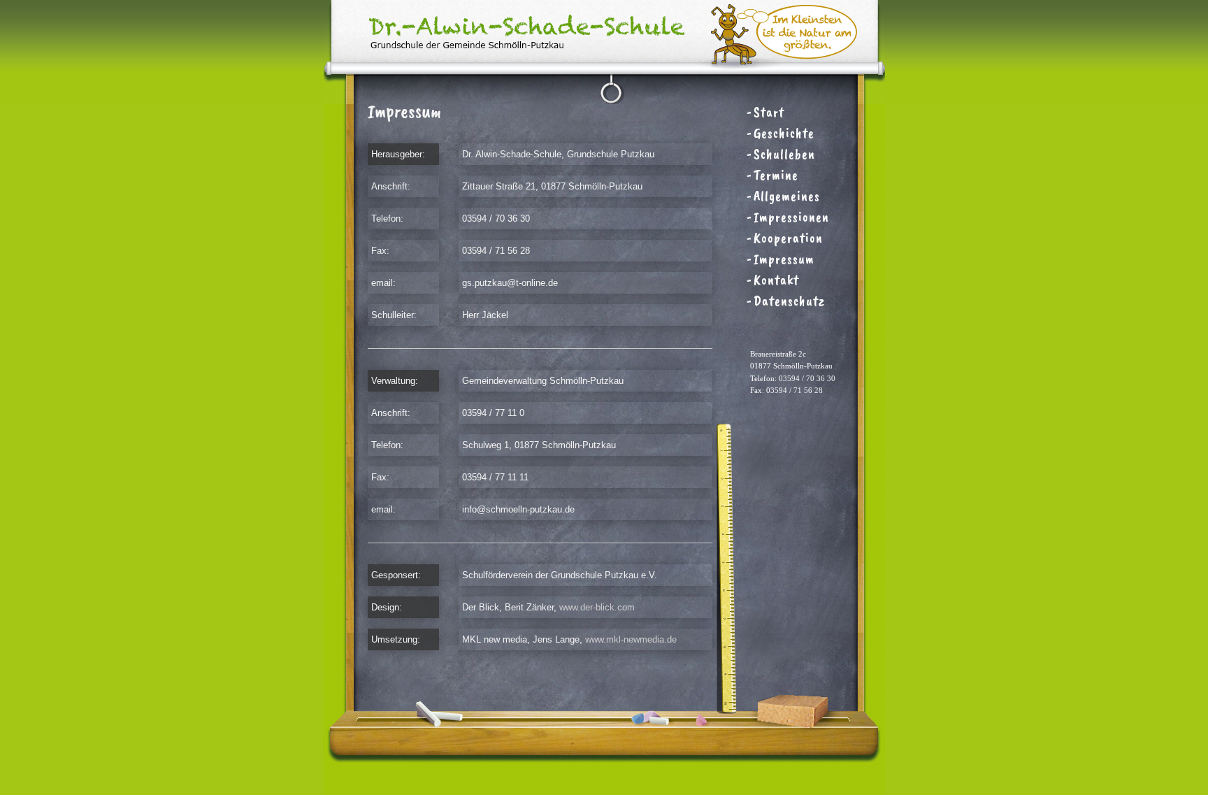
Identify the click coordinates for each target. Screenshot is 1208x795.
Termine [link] (776, 175)
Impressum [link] (784, 259)
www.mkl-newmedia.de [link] (631, 639)
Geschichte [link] (784, 133)
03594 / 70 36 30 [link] (807, 378)
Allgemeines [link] (787, 196)
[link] (604, 100)
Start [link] (769, 112)
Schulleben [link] (784, 154)
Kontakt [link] (776, 280)
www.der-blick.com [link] (597, 607)
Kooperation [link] (788, 238)
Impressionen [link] (791, 217)
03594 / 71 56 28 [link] (794, 390)
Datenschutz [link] (789, 301)
